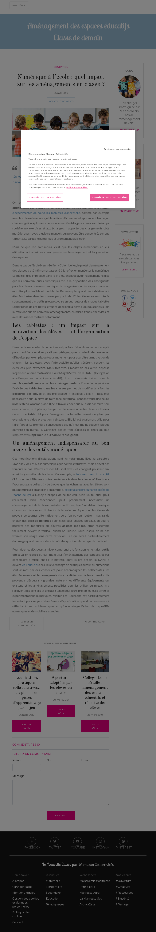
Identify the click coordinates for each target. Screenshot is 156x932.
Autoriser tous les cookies (109, 197)
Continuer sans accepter (117, 149)
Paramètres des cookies (45, 197)
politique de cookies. (77, 187)
